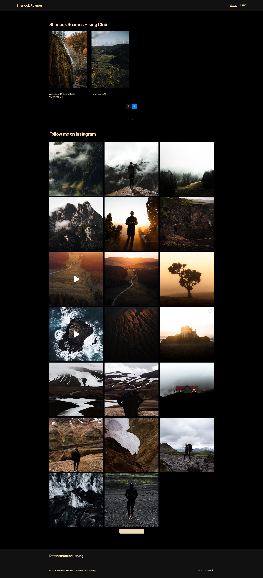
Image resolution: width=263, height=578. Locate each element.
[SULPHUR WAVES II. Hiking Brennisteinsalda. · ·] (76, 444)
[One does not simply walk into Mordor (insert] (76, 389)
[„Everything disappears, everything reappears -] (187, 334)
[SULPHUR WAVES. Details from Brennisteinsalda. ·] (131, 444)
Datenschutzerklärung (66, 556)
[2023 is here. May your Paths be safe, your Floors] (131, 169)
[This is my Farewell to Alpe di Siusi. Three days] (76, 224)
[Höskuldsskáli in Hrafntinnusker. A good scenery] (187, 389)
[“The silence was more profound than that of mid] (131, 279)
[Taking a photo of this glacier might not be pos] (76, 500)
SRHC (243, 5)
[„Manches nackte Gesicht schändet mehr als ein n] (187, 444)
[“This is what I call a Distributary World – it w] (76, 169)
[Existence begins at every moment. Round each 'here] (187, 169)
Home (233, 5)
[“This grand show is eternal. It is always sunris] (131, 224)
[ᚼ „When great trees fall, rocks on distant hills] (187, 279)
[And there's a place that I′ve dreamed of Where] (76, 334)
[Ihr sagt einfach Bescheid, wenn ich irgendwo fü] (131, 500)
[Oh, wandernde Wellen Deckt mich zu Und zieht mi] (187, 224)
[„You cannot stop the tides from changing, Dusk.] (131, 334)
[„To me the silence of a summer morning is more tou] (76, 279)
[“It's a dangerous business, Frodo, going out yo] (131, 389)
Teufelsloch (99, 93)
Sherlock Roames (29, 5)
